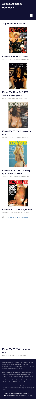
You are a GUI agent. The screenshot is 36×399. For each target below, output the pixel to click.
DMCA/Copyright (8, 395)
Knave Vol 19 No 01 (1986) (15, 56)
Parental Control (9, 393)
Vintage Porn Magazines (22, 59)
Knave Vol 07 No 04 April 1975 (17, 209)
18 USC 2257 (26, 393)
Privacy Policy (18, 393)
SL (14, 59)
